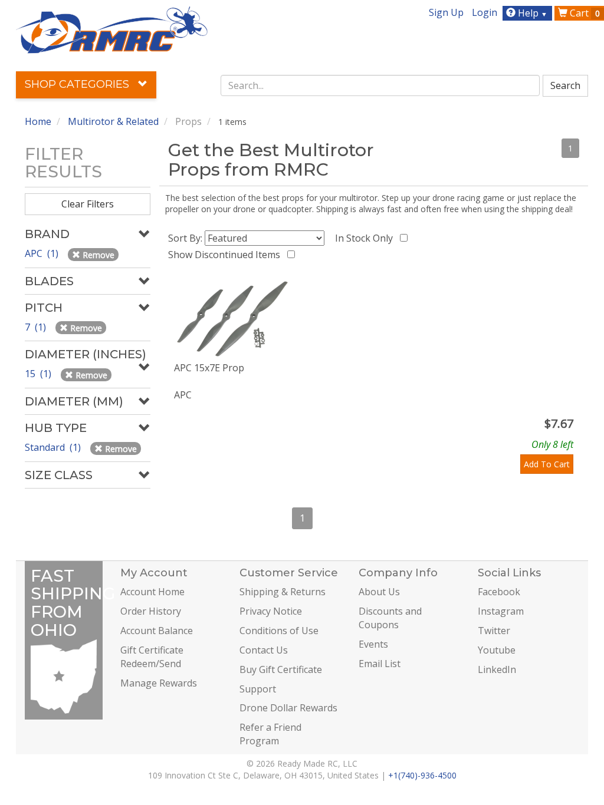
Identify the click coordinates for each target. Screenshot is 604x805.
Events (373, 644)
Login (484, 12)
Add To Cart (547, 464)
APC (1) (43, 253)
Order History (150, 611)
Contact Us (263, 650)
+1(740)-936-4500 (422, 775)
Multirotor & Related (113, 121)
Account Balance (156, 630)
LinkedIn (497, 669)
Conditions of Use (279, 630)
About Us (379, 591)
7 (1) (36, 327)
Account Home (152, 591)
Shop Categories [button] (78, 84)
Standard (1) (54, 447)
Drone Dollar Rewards (288, 707)
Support (257, 688)
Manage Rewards (158, 683)
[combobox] (380, 85)
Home (38, 121)
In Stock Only (366, 238)
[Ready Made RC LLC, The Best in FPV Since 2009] (112, 28)
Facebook (499, 591)
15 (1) (39, 373)
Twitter (494, 630)
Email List (380, 663)
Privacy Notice (270, 611)
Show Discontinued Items (226, 254)
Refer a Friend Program (270, 734)
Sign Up (446, 12)
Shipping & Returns (282, 591)
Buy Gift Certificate (280, 669)
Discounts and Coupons (390, 618)
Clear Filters (87, 203)
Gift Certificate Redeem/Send (151, 657)
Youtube (497, 650)
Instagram (501, 611)
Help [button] (531, 12)
